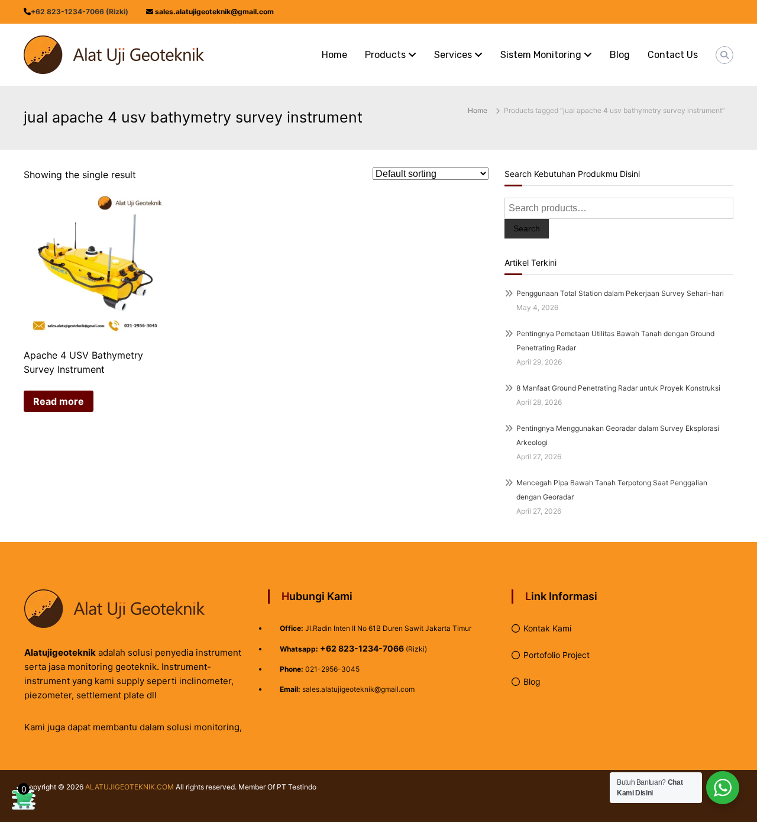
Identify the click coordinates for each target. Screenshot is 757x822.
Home (334, 54)
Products (385, 54)
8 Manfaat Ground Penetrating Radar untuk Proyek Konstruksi (618, 387)
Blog (620, 54)
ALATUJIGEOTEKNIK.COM (129, 786)
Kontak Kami (547, 628)
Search (526, 228)
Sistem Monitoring (540, 54)
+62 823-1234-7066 (362, 648)
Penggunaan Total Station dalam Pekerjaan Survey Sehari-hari (620, 293)
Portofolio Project (556, 655)
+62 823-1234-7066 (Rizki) (79, 11)
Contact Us (673, 54)
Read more (58, 401)
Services (453, 54)
